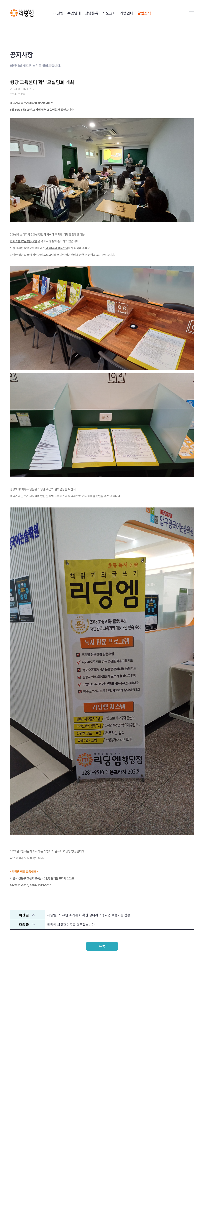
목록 (102, 946)
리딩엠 (58, 13)
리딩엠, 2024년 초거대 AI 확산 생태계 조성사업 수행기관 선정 (88, 915)
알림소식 (144, 13)
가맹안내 (126, 13)
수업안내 (74, 13)
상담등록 (91, 13)
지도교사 (109, 13)
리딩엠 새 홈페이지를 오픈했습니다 (70, 924)
